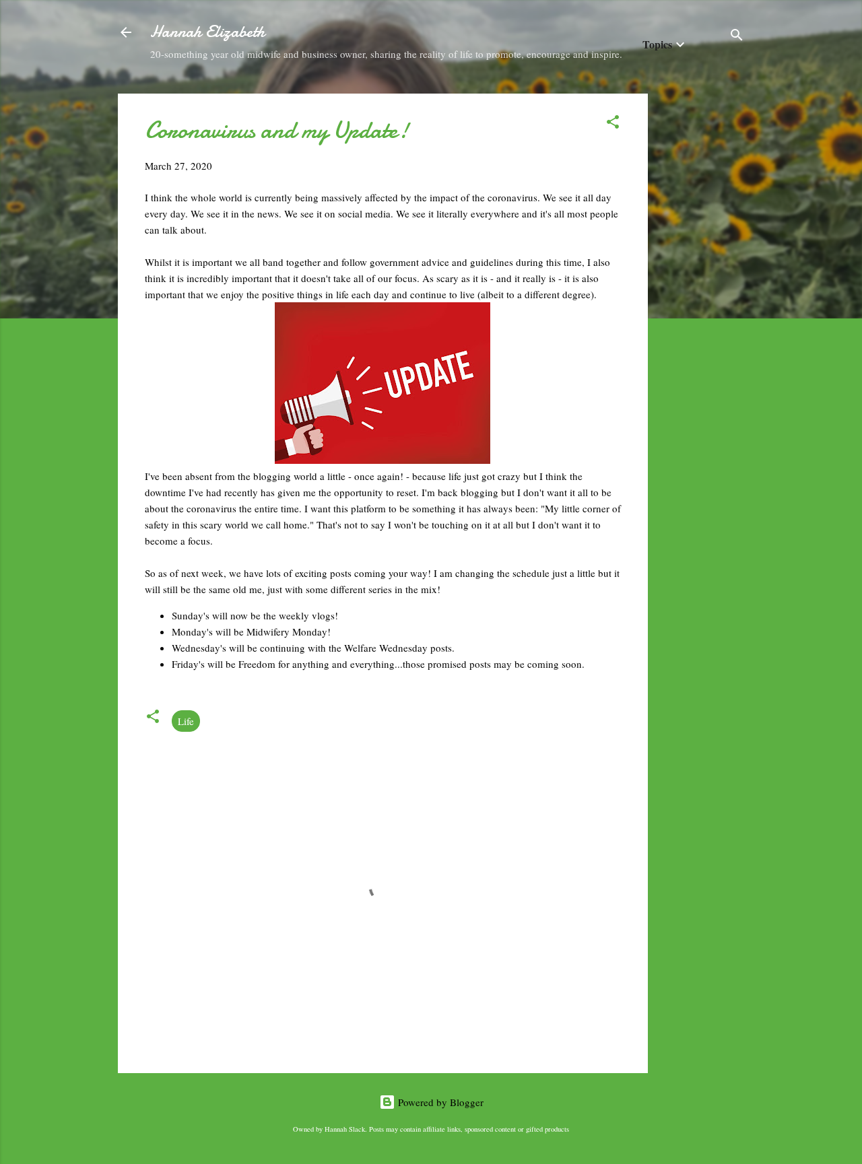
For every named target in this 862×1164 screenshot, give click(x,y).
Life (186, 721)
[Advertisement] (702, 296)
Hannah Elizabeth (207, 32)
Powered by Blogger (439, 1102)
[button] (613, 124)
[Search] (737, 36)
